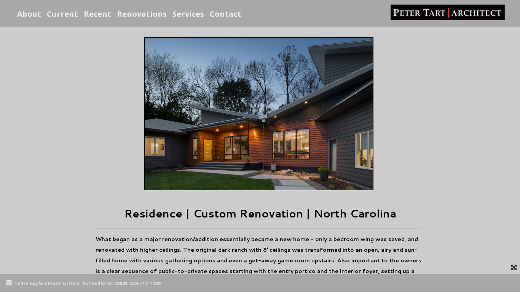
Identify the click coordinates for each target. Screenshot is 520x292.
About (29, 14)
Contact (225, 14)
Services (188, 14)
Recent (97, 14)
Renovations (142, 14)
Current (62, 14)
